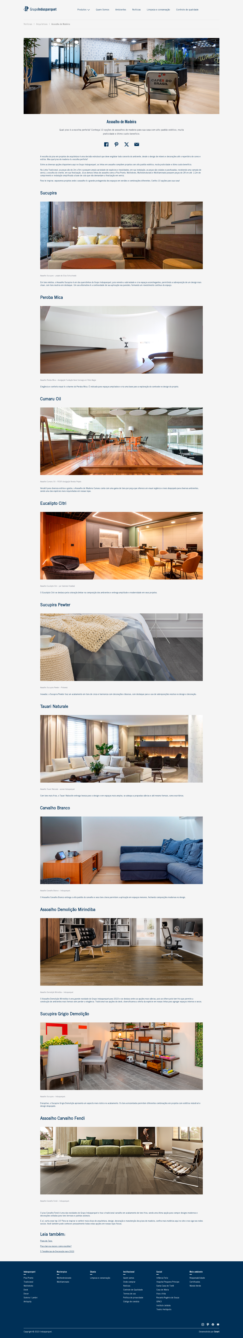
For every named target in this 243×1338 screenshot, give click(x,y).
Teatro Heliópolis (163, 1310)
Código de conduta (131, 1302)
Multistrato (28, 1286)
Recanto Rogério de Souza (167, 1298)
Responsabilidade (197, 1278)
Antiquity (27, 1302)
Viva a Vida (161, 1294)
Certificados (195, 1282)
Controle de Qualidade (133, 1290)
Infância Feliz (162, 1278)
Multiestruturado (64, 1278)
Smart (216, 1332)
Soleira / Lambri (31, 1298)
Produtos (81, 10)
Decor (26, 1294)
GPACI (159, 1302)
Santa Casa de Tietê (165, 1286)
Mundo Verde (195, 1286)
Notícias (136, 10)
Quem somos (128, 1278)
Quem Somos (102, 10)
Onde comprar (129, 1282)
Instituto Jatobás (163, 1306)
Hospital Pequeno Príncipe (167, 1282)
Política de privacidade (133, 1298)
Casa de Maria (162, 1290)
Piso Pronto (28, 1278)
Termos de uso (129, 1294)
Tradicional (28, 1282)
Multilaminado (63, 1282)
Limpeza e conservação (158, 10)
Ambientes (120, 10)
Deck (26, 1290)
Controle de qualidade (187, 10)
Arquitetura (41, 24)
